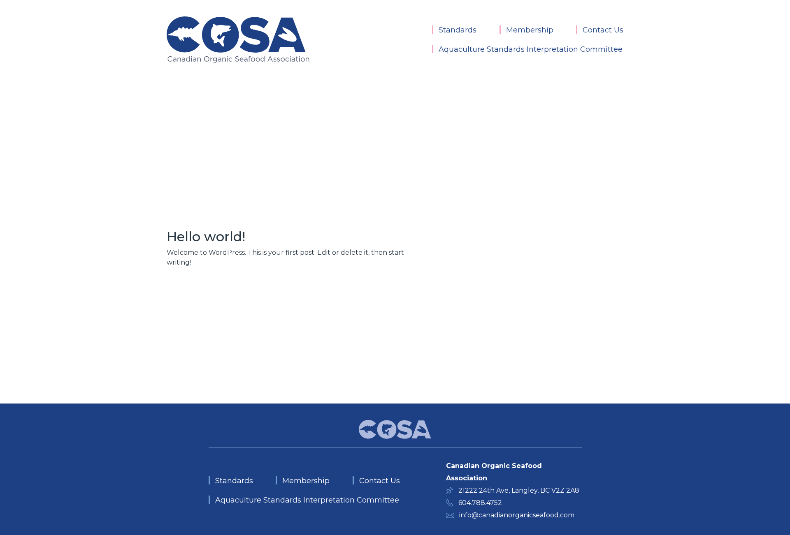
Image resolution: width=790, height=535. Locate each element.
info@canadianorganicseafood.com (516, 515)
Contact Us (603, 30)
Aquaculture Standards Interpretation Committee (531, 49)
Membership (529, 30)
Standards (457, 30)
